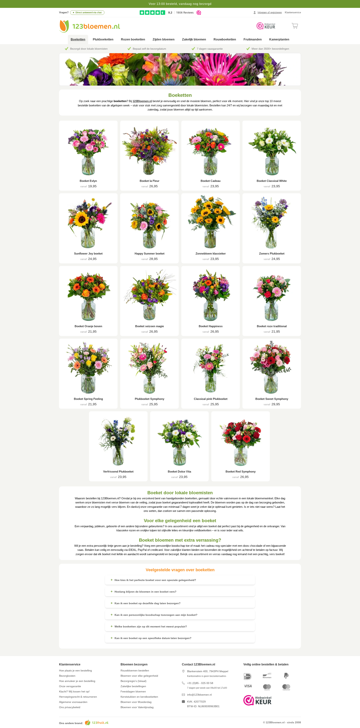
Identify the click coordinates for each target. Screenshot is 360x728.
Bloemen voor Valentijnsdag (137, 707)
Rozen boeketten (133, 39)
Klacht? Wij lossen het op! (74, 691)
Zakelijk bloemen (194, 39)
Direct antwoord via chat (89, 12)
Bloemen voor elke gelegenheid (139, 675)
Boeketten (78, 39)
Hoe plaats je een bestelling (75, 670)
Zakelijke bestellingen (133, 686)
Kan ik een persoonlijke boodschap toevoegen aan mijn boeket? (154, 615)
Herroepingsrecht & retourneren (78, 696)
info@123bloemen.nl (199, 694)
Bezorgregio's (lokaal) (133, 680)
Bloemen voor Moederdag (136, 701)
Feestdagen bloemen (133, 691)
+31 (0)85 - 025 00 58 (200, 683)
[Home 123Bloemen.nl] (89, 26)
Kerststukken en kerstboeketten (139, 696)
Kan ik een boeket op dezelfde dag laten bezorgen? (146, 603)
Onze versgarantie (70, 686)
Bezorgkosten (67, 675)
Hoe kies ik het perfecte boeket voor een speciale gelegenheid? (153, 580)
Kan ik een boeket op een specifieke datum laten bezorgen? (151, 638)
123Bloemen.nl (142, 101)
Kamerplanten (279, 39)
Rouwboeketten (225, 39)
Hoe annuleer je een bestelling (77, 680)
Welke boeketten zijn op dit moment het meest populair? (149, 626)
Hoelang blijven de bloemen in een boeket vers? (143, 591)
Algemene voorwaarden (73, 701)
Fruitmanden (253, 39)
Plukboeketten (103, 39)
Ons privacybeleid (69, 707)
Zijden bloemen (164, 39)
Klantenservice (293, 12)
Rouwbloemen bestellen (135, 670)
